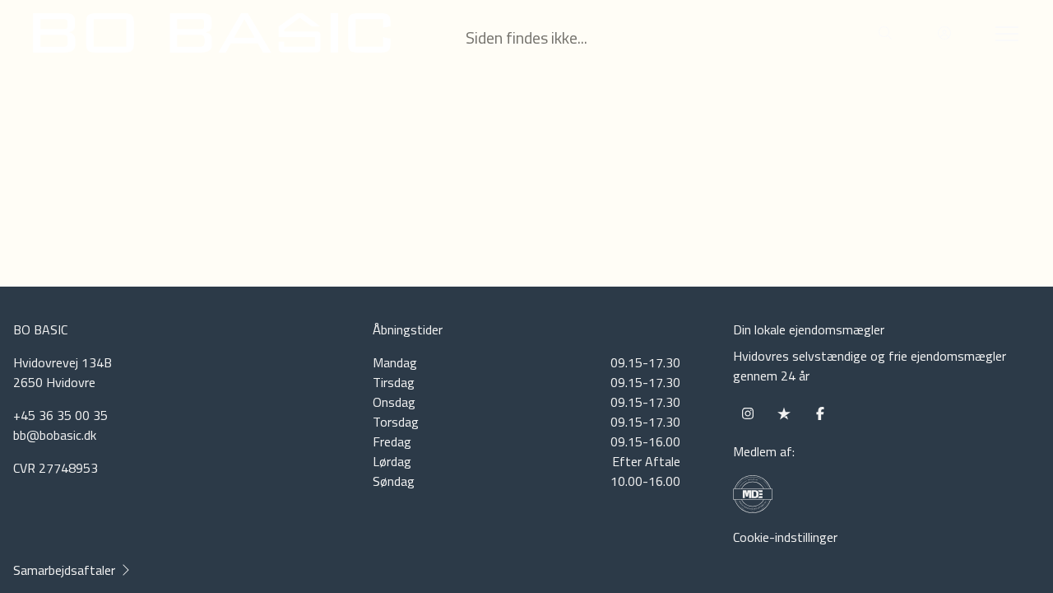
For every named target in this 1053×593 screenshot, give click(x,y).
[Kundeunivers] (944, 32)
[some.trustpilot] (784, 413)
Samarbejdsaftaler (64, 570)
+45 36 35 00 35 (60, 415)
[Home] (279, 33)
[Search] (885, 32)
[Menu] (1003, 32)
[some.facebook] (820, 413)
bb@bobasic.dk (54, 435)
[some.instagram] (748, 413)
